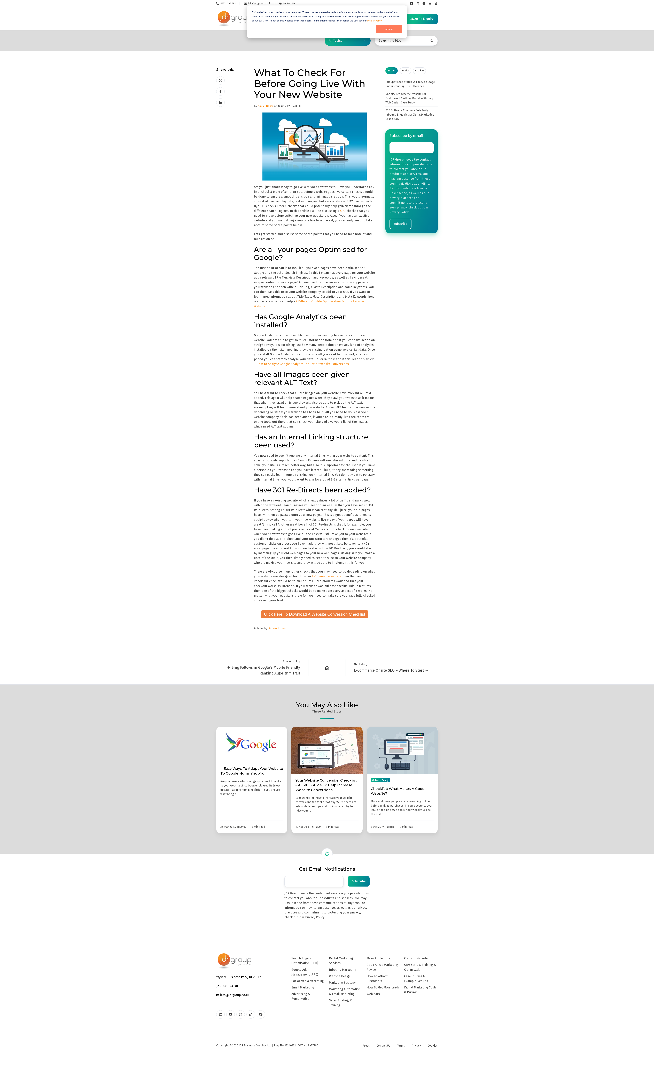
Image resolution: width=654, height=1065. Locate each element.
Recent (391, 70)
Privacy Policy (374, 20)
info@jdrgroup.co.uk (234, 995)
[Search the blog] (432, 40)
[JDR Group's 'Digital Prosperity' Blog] (327, 668)
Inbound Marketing (342, 970)
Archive (419, 70)
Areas (366, 1045)
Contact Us (383, 1045)
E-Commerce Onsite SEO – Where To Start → (391, 670)
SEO (343, 211)
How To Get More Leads (383, 987)
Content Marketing (417, 958)
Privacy (416, 1045)
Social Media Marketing (307, 981)
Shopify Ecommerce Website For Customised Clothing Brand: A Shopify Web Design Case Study (409, 98)
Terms (401, 1045)
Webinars (373, 994)
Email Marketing (302, 987)
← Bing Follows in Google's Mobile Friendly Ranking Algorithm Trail (263, 670)
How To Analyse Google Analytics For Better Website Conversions (302, 364)
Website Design (340, 976)
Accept (389, 28)
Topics (405, 70)
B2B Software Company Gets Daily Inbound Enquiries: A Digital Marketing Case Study (409, 115)
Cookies (433, 1045)
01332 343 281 (228, 986)
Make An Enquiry (378, 958)
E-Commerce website (326, 576)
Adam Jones (277, 628)
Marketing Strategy (342, 983)
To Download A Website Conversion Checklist (314, 614)
